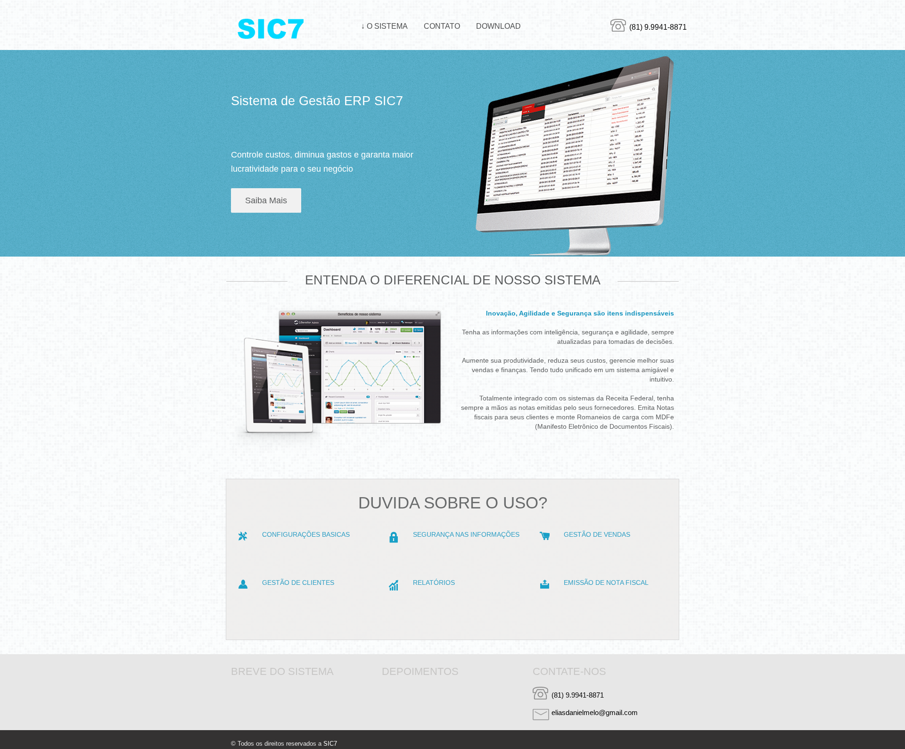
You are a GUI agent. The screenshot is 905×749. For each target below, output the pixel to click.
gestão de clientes (298, 582)
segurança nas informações (466, 534)
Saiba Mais (266, 200)
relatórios (434, 582)
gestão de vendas (597, 534)
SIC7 (330, 743)
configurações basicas (306, 534)
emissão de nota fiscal (606, 582)
